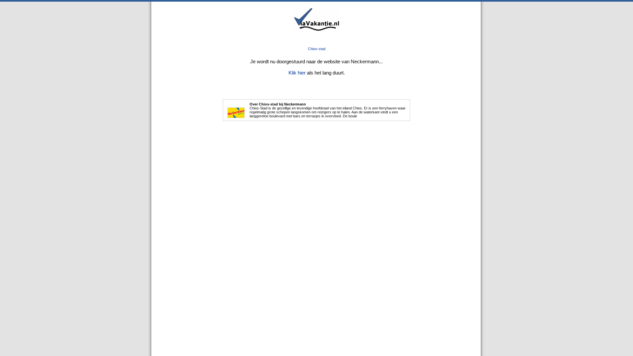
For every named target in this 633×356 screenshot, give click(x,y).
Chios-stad (316, 49)
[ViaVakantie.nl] (317, 30)
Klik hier (297, 72)
